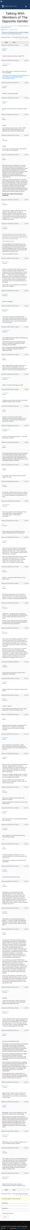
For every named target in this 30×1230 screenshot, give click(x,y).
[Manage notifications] (26, 1226)
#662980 (26, 290)
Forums (6, 25)
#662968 (26, 82)
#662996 (26, 583)
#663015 (26, 929)
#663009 (26, 866)
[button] (1, 1)
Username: (5, 1203)
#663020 (26, 1082)
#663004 (26, 753)
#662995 (26, 566)
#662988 (26, 425)
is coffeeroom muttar (12, 29)
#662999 (26, 661)
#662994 (26, 537)
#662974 (26, 135)
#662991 (26, 481)
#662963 (26, 45)
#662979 (26, 258)
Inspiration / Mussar (12, 25)
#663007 (26, 824)
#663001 (26, 695)
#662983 (26, 354)
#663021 (26, 1101)
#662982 (26, 326)
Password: (5, 1208)
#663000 (26, 678)
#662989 (26, 442)
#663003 (26, 734)
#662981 (26, 305)
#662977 (26, 199)
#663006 (26, 807)
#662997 (26, 603)
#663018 (26, 1008)
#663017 (26, 987)
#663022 (26, 1131)
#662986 (26, 389)
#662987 (26, 406)
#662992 (26, 501)
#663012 (26, 881)
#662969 (26, 97)
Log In (5, 1216)
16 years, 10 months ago (7, 33)
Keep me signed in (8, 1213)
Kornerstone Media (21, 1228)
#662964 (26, 60)
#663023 (26, 1147)
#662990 (26, 464)
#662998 (26, 628)
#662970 (26, 114)
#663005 (26, 787)
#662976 (26, 154)
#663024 (26, 1173)
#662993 (26, 520)
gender (6, 29)
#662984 (26, 374)
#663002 (26, 714)
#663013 (26, 908)
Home (2, 25)
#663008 (26, 843)
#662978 (26, 223)
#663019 (26, 1030)
